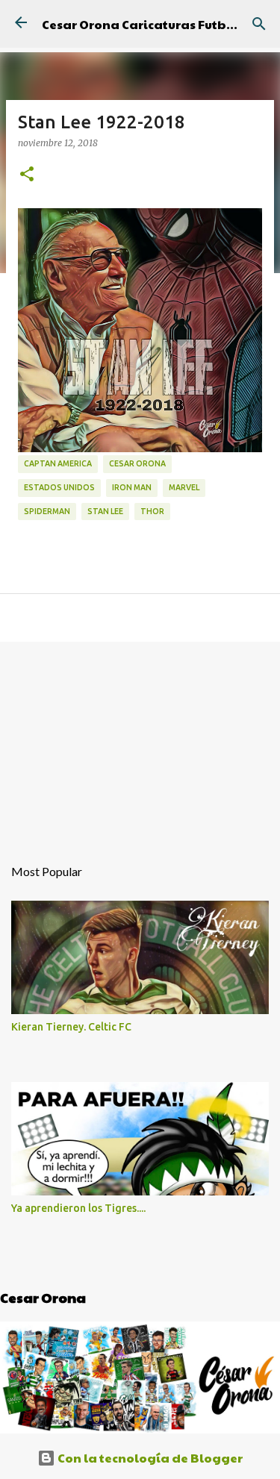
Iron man (132, 487)
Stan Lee (105, 511)
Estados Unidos (59, 487)
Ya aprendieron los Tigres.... (78, 1208)
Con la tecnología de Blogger (149, 1457)
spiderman (47, 511)
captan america (58, 463)
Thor (152, 511)
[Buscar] (259, 24)
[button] (27, 174)
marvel (184, 487)
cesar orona (137, 463)
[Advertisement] (140, 741)
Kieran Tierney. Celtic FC (71, 1027)
